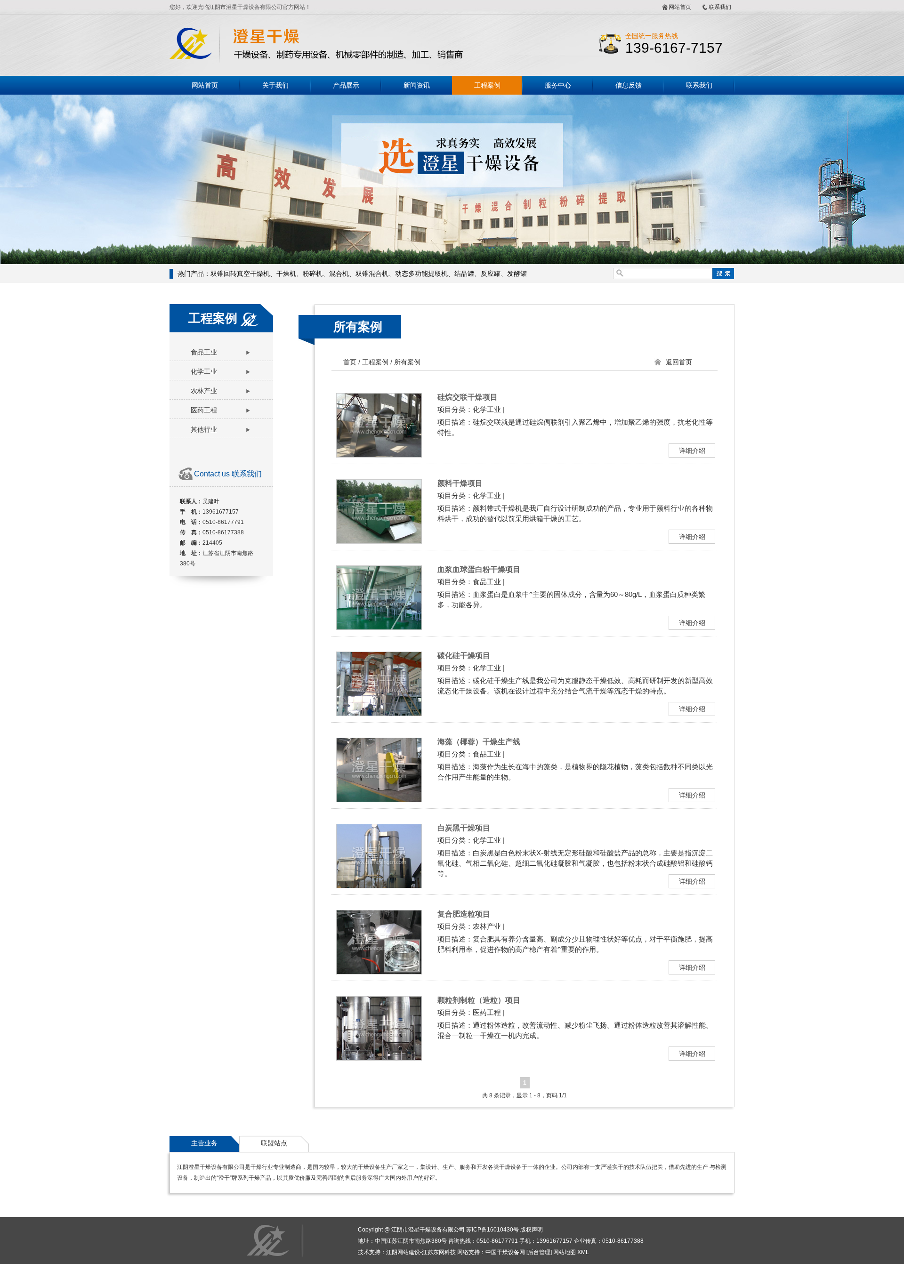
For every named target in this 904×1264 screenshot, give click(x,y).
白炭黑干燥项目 (463, 828)
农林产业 (204, 390)
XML (583, 1252)
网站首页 (680, 7)
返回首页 (679, 362)
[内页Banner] (452, 179)
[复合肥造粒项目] (379, 971)
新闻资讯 (417, 85)
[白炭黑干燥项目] (379, 885)
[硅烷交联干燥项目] (379, 455)
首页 (349, 362)
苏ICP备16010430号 (492, 1229)
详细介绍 (692, 450)
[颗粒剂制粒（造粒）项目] (379, 1058)
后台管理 (539, 1252)
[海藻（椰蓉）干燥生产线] (379, 799)
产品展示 (346, 85)
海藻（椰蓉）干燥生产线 (478, 742)
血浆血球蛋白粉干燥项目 (478, 569)
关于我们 (275, 85)
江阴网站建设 (403, 1252)
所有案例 (357, 327)
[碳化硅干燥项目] (379, 713)
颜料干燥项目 (460, 483)
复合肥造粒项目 (463, 914)
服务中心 (558, 85)
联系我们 (720, 7)
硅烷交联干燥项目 (467, 397)
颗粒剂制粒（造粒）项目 (478, 1000)
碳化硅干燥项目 (463, 656)
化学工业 (204, 371)
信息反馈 (628, 85)
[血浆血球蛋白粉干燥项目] (379, 627)
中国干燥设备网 (505, 1252)
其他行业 (204, 429)
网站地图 (564, 1252)
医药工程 (204, 410)
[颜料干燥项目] (379, 541)
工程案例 (487, 85)
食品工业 (204, 352)
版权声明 (531, 1229)
